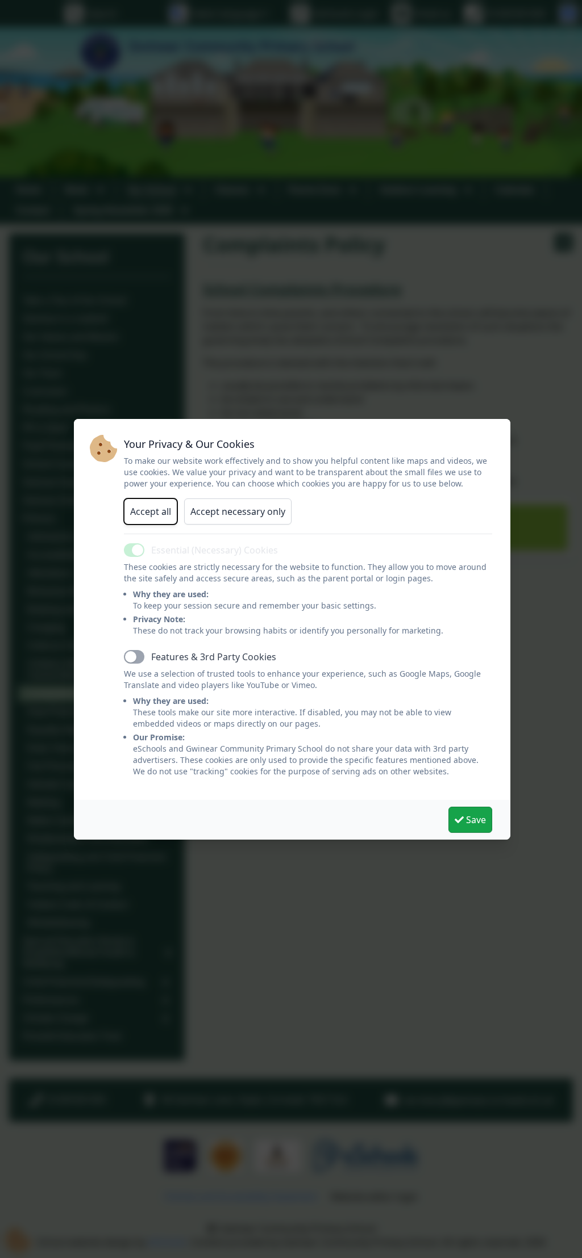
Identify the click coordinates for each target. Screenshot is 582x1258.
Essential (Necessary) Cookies (214, 550)
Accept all (150, 511)
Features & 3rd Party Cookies (213, 657)
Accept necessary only (237, 511)
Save (475, 819)
